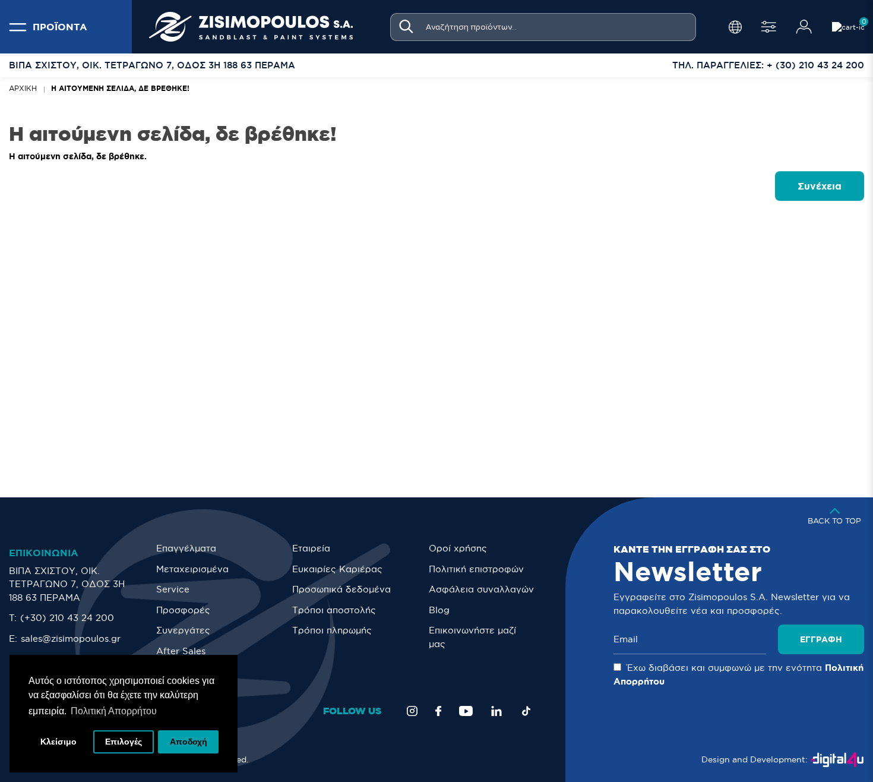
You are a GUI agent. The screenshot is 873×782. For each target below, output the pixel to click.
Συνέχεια (820, 186)
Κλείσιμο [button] (58, 741)
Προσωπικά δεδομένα (341, 589)
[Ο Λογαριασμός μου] (804, 27)
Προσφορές (183, 610)
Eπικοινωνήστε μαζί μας (472, 637)
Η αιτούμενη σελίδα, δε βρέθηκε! (120, 88)
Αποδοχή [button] (188, 741)
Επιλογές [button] (123, 741)
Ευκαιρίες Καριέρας (337, 569)
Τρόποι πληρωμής (332, 630)
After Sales (180, 651)
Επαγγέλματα (186, 548)
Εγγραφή (821, 639)
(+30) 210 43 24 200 (67, 618)
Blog (439, 610)
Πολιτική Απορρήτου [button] (114, 711)
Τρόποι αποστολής (334, 610)
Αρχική (23, 88)
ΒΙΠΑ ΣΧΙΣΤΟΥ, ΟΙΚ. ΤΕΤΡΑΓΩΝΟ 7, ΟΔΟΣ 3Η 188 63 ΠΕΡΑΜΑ (67, 584)
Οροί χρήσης (458, 548)
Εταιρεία (311, 548)
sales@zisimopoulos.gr (71, 638)
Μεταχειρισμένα (192, 569)
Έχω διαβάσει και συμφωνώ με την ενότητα (738, 674)
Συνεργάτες (183, 630)
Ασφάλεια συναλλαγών (481, 589)
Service (172, 589)
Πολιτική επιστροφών (476, 569)
